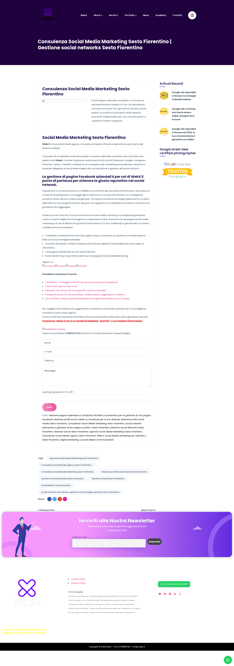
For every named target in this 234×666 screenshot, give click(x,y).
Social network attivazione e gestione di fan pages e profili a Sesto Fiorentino (80, 492)
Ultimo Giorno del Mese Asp (78, 596)
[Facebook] (49, 499)
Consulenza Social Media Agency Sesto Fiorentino (66, 465)
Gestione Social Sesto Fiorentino (108, 478)
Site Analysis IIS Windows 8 (125, 613)
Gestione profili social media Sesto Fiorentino (124, 471)
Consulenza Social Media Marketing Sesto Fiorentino (67, 471)
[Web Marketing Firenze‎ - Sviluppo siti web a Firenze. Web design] (48, 15)
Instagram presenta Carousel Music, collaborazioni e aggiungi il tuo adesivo (85, 294)
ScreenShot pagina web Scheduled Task (103, 596)
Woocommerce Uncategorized (110, 608)
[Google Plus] (60, 499)
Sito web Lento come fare (105, 613)
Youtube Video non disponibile (122, 604)
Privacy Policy (78, 583)
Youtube (92, 613)
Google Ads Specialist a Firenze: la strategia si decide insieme (184, 96)
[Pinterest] (65, 499)
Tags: (41, 458)
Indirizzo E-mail (79, 537)
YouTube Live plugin (75, 604)
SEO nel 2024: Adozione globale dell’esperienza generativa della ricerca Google (87, 298)
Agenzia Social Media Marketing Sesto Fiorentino (74, 458)
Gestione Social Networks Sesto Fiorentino (62, 478)
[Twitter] (54, 499)
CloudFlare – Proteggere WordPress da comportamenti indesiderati (81, 282)
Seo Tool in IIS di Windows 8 (128, 596)
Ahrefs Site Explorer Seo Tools (61, 286)
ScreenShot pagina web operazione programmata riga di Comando (110, 600)
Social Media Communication (56, 485)
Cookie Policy (78, 579)
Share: (41, 499)
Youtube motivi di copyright (78, 608)
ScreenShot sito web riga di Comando (97, 604)
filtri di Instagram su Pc (77, 600)
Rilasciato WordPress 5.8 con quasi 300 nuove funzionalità (75, 290)
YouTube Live (93, 608)
